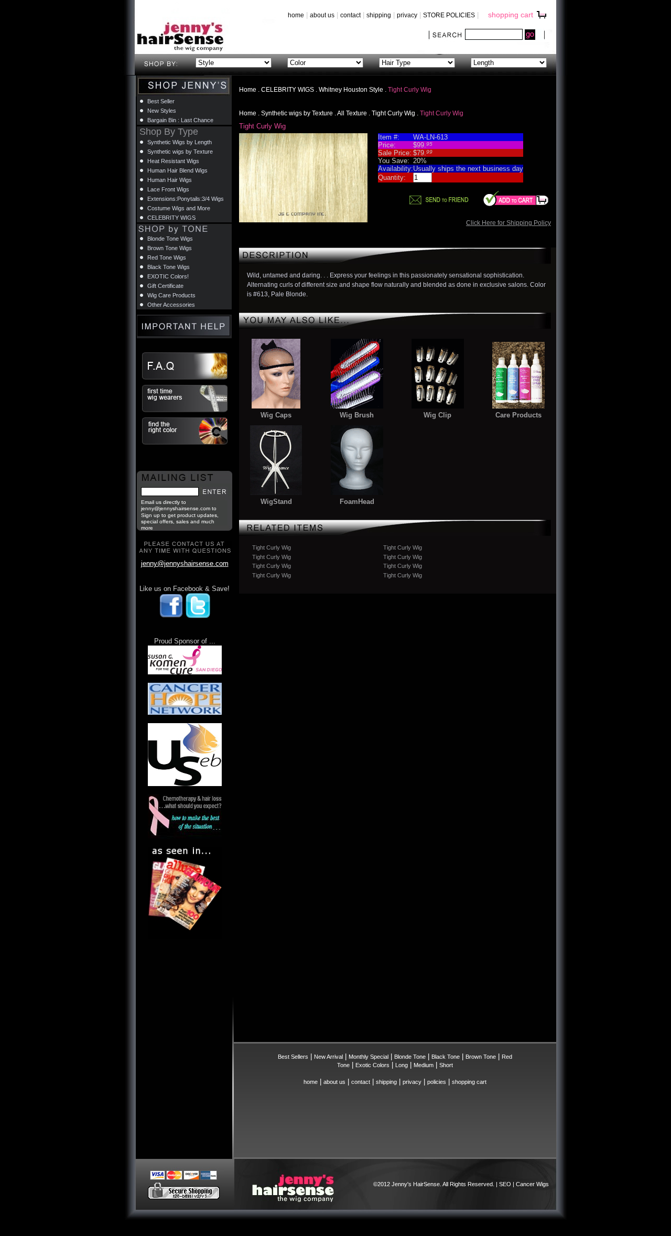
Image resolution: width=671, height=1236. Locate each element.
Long (401, 1065)
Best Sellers (293, 1057)
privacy (407, 15)
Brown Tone (481, 1057)
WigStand (276, 502)
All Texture (352, 113)
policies (436, 1082)
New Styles (161, 111)
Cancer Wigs (532, 1184)
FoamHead (357, 502)
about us (322, 15)
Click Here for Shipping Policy (508, 223)
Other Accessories (171, 305)
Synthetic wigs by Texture (297, 113)
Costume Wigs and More (178, 208)
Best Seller (161, 101)
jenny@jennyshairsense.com (185, 563)
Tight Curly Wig (393, 113)
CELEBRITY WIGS (287, 89)
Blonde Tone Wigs (170, 238)
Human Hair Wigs (169, 180)
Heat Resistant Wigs (173, 161)
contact (350, 15)
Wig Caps (276, 415)
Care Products (518, 415)
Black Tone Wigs (168, 267)
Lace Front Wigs (168, 189)
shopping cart (510, 14)
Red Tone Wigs (166, 257)
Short (446, 1065)
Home (247, 89)
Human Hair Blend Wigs (177, 170)
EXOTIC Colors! (168, 276)
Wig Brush (357, 415)
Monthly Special (368, 1057)
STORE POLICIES (449, 15)
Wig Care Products (171, 295)
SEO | (507, 1184)
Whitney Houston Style (351, 89)
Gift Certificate (165, 286)
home (296, 15)
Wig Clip (437, 415)
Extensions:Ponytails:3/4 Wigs (185, 199)
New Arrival (328, 1057)
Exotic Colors (372, 1065)
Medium (424, 1065)
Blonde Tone (410, 1057)
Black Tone (445, 1057)
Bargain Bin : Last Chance (180, 120)
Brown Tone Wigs (169, 248)
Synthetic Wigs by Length (179, 142)
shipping (378, 15)
